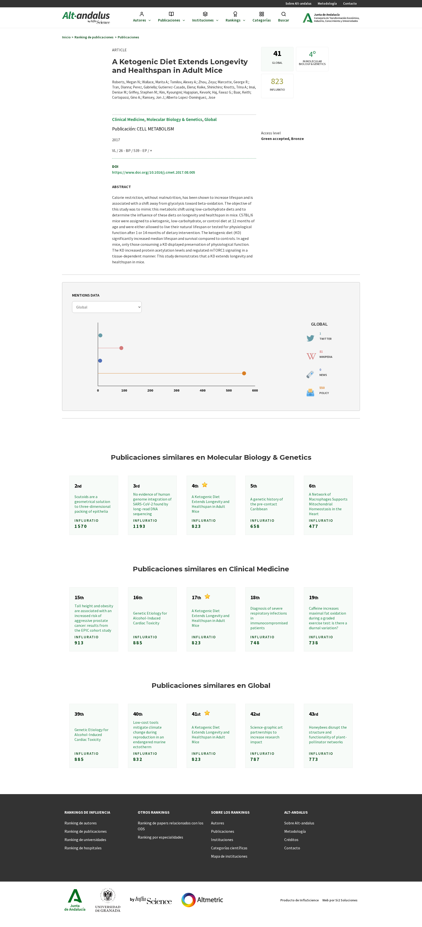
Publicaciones (169, 20)
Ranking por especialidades (160, 837)
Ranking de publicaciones (85, 831)
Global (210, 119)
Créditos (291, 839)
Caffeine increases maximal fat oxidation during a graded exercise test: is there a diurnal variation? (328, 618)
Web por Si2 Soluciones (340, 900)
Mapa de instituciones (229, 856)
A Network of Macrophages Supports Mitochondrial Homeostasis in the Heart (328, 504)
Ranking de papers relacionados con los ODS (170, 825)
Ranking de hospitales (83, 847)
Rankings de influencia (87, 812)
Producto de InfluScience (299, 900)
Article (119, 49)
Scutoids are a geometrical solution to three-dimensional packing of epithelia (92, 504)
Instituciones (203, 20)
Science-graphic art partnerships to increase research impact (266, 734)
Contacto (350, 3)
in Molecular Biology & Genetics (312, 62)
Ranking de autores (80, 822)
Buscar (283, 20)
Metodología (327, 3)
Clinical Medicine (128, 119)
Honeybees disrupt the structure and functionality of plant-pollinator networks (328, 734)
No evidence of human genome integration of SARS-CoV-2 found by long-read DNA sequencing (152, 504)
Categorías (262, 20)
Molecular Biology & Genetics (174, 119)
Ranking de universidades (85, 839)
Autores (139, 20)
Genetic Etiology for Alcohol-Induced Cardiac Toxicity (150, 618)
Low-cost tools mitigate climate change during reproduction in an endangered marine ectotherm (149, 734)
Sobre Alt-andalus (298, 3)
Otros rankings (153, 812)
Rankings (233, 20)
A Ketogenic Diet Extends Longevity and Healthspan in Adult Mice (210, 504)
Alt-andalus (296, 812)
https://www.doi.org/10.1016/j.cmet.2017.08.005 (153, 172)
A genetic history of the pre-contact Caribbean (266, 504)
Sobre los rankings (230, 812)
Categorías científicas (229, 847)
